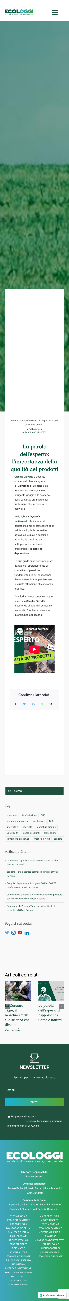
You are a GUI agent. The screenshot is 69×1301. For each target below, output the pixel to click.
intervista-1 (12, 821)
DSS (43, 809)
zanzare (58, 833)
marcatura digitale (46, 821)
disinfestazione (29, 809)
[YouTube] (20, 927)
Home (13, 415)
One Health (12, 827)
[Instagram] (13, 927)
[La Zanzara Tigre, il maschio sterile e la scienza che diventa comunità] (18, 985)
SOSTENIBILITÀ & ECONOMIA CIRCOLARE (51, 1248)
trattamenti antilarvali (18, 833)
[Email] (50, 698)
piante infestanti (31, 827)
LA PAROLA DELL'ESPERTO (34, 426)
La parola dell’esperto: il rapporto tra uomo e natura (50, 1006)
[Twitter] (24, 698)
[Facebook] (16, 698)
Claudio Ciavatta (23, 471)
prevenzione (50, 827)
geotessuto (39, 815)
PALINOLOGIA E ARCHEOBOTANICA (50, 1240)
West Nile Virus (42, 833)
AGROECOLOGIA (50, 1210)
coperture (12, 809)
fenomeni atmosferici (18, 815)
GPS (51, 815)
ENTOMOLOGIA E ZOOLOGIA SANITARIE (50, 1220)
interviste (27, 821)
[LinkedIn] (33, 698)
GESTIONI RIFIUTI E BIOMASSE (50, 1228)
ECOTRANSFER (50, 1214)
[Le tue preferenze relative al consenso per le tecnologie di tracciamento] (52, 1295)
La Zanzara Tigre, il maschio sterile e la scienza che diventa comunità (17, 1011)
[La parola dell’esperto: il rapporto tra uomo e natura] (51, 985)
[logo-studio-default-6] (19, 8)
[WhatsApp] (41, 698)
